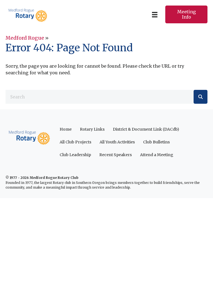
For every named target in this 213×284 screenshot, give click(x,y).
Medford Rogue (25, 38)
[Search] (200, 97)
